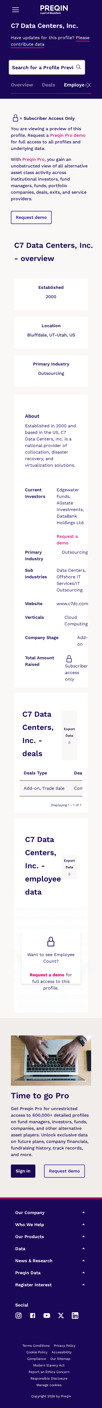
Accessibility (62, 1352)
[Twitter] (61, 1315)
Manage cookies (48, 1385)
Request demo (31, 217)
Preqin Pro (33, 159)
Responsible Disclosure (48, 1378)
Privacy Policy (64, 1346)
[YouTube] (47, 1315)
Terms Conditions (36, 1346)
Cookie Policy (36, 1352)
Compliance (36, 1359)
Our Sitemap (60, 1359)
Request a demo (47, 974)
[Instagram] (18, 1315)
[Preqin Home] (54, 9)
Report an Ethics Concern (49, 1372)
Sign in (23, 1171)
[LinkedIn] (75, 1315)
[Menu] (15, 9)
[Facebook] (32, 1315)
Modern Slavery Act (48, 1365)
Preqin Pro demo (68, 135)
